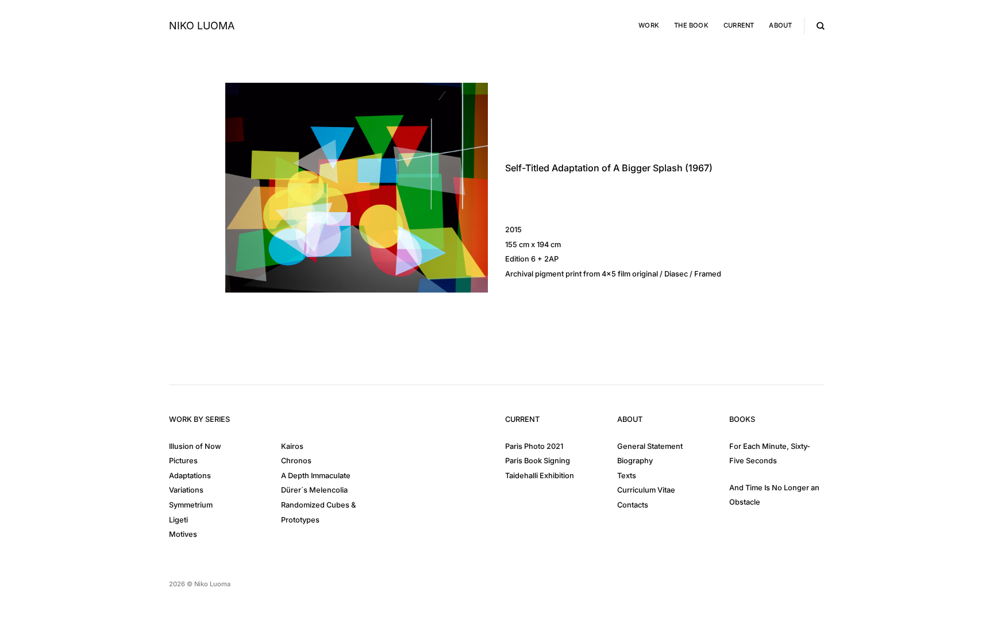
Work (648, 25)
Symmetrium (191, 505)
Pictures (183, 460)
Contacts (632, 505)
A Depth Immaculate (316, 475)
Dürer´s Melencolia (314, 490)
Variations (186, 490)
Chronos (296, 460)
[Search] (820, 26)
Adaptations (190, 475)
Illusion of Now (195, 446)
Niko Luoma (201, 26)
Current (739, 25)
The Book (691, 25)
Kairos (292, 446)
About (780, 25)
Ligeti (178, 520)
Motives (183, 534)
